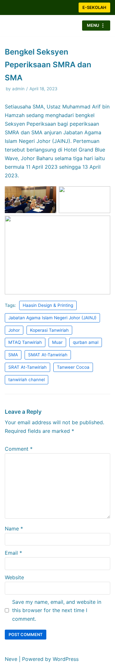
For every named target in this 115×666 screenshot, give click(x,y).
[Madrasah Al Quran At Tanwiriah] (24, 25)
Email (13, 553)
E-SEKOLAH (94, 7)
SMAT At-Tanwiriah (47, 354)
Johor (14, 330)
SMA (13, 354)
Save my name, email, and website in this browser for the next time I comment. (56, 610)
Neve (11, 659)
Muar (57, 342)
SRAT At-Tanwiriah (27, 367)
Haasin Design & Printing (48, 305)
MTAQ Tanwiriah (25, 342)
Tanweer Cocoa (73, 367)
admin (18, 88)
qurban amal (85, 342)
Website (14, 577)
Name (14, 528)
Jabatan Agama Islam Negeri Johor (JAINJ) (52, 317)
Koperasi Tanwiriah (49, 330)
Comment (19, 449)
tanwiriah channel (26, 379)
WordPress (66, 659)
